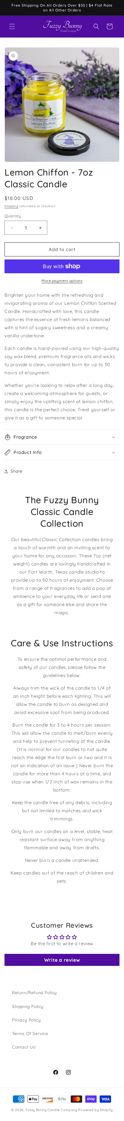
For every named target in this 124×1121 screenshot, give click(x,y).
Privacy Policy (26, 1020)
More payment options (62, 280)
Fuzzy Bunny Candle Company (51, 1110)
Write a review (62, 960)
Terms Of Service (30, 1033)
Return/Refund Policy (34, 992)
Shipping (11, 206)
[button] (12, 26)
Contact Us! (24, 1047)
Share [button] (17, 471)
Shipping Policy (28, 1006)
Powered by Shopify (95, 1110)
